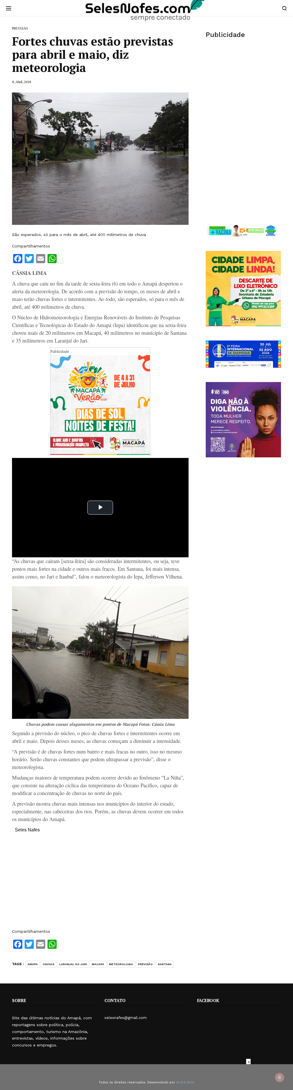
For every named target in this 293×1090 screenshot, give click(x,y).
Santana (165, 964)
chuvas (48, 964)
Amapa (32, 964)
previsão (145, 964)
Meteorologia (121, 964)
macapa (98, 964)
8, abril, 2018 (21, 82)
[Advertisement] (100, 883)
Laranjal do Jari (73, 964)
